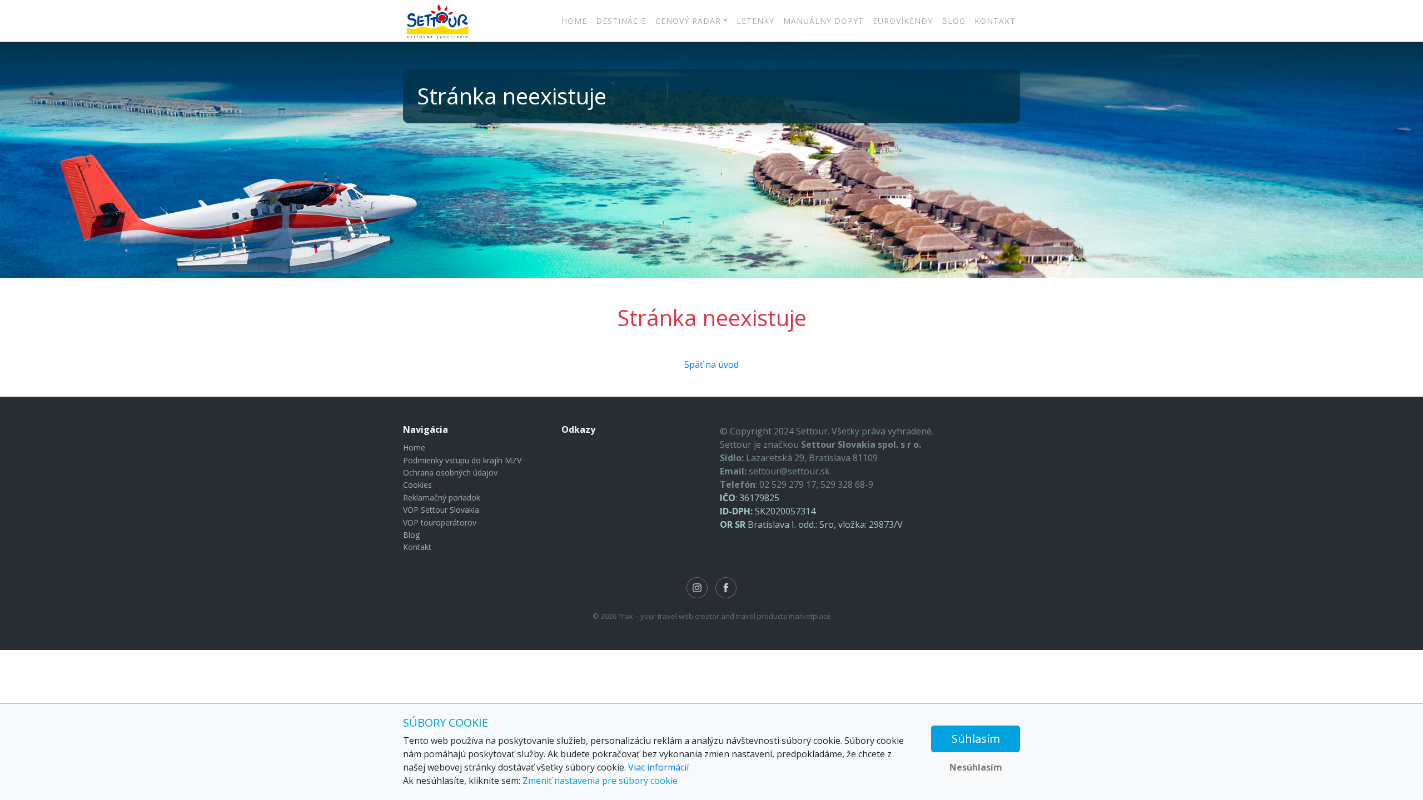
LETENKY (755, 21)
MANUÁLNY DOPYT (823, 21)
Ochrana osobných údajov (450, 472)
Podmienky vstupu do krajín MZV (462, 460)
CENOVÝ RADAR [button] (688, 21)
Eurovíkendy (903, 21)
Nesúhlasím (975, 767)
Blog (954, 21)
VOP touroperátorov (439, 522)
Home (574, 21)
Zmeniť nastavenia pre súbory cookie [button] (600, 780)
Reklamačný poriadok (441, 497)
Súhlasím (976, 738)
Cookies (417, 484)
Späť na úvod (711, 364)
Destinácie (621, 21)
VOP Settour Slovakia (441, 509)
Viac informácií (658, 767)
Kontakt (995, 21)
